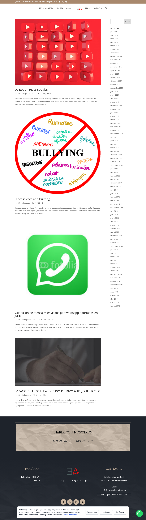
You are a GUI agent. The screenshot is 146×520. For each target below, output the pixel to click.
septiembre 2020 (116, 165)
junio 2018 (114, 214)
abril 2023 (114, 98)
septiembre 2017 (116, 246)
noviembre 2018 (116, 204)
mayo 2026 (114, 39)
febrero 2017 (115, 267)
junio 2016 (114, 292)
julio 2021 (114, 137)
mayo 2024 (114, 74)
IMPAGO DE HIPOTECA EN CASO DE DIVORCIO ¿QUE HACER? (57, 391)
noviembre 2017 (116, 239)
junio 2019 (114, 193)
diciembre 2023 (116, 81)
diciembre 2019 (116, 183)
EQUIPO (60, 8)
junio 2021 (114, 141)
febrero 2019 (115, 197)
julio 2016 (114, 288)
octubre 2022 (115, 109)
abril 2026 (114, 42)
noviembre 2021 (116, 127)
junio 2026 (114, 35)
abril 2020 (114, 172)
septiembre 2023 (116, 88)
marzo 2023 (114, 102)
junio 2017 (114, 253)
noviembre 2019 (116, 186)
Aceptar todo (92, 512)
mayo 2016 (114, 295)
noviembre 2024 (116, 67)
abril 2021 (114, 144)
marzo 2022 (114, 116)
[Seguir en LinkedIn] (82, 502)
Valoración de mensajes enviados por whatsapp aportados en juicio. (56, 314)
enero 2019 (114, 200)
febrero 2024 (115, 77)
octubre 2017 (115, 243)
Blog (44, 93)
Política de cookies (119, 495)
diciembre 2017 (116, 235)
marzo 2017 (114, 264)
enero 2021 (114, 151)
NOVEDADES (49, 320)
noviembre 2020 (116, 158)
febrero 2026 (115, 49)
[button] (139, 513)
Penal (49, 93)
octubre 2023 (115, 84)
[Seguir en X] (70, 502)
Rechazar (106, 512)
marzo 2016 (114, 302)
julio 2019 (114, 190)
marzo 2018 (114, 225)
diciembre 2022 (116, 105)
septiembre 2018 (116, 207)
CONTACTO (97, 8)
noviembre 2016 (116, 278)
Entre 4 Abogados (24, 320)
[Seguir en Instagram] (76, 502)
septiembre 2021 (116, 134)
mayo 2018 (114, 218)
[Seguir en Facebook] (63, 502)
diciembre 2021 (116, 123)
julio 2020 (114, 169)
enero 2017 (114, 271)
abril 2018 (114, 221)
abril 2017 (114, 260)
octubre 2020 (115, 162)
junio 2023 (114, 91)
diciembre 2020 (116, 155)
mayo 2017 (114, 257)
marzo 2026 (114, 46)
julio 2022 (114, 112)
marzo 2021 (114, 148)
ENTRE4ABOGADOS (46, 8)
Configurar (120, 512)
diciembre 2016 (116, 274)
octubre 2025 (115, 63)
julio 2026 (114, 32)
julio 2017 (114, 250)
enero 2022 (114, 119)
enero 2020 (114, 179)
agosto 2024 (115, 70)
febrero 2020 (115, 176)
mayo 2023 (114, 95)
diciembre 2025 (116, 56)
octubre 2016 (115, 281)
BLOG (87, 8)
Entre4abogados (24, 93)
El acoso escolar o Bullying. (33, 199)
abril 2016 (114, 299)
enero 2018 (114, 232)
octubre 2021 (115, 130)
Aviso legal (105, 495)
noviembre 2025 (116, 60)
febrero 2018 (115, 229)
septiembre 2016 (116, 285)
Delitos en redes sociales (31, 89)
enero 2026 (114, 53)
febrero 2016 (115, 306)
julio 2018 (114, 211)
